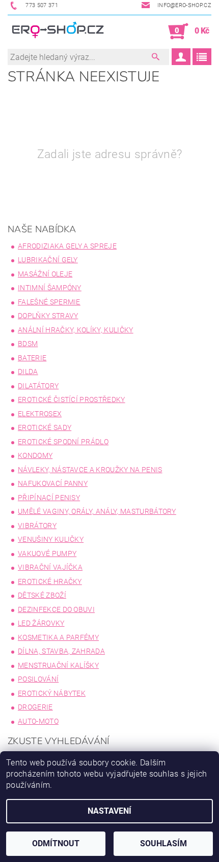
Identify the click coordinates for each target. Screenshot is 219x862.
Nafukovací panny (53, 483)
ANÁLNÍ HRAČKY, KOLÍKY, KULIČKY (75, 330)
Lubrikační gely (48, 260)
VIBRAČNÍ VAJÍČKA (50, 567)
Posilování (38, 679)
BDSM (28, 344)
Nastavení (109, 811)
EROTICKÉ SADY (44, 427)
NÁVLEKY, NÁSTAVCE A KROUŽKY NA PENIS (90, 470)
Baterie (32, 358)
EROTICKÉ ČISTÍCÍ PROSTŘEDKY (71, 399)
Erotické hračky (50, 581)
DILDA (28, 371)
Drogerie (35, 707)
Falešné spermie (49, 302)
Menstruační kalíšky (58, 665)
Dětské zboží (42, 595)
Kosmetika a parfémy (58, 637)
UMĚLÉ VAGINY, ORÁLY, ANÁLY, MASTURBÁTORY (97, 511)
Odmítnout (55, 843)
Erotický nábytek (52, 693)
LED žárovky (41, 623)
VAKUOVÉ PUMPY (47, 553)
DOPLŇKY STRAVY (48, 316)
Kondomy (35, 455)
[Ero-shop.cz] (59, 31)
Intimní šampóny (49, 288)
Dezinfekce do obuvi (56, 609)
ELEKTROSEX (40, 414)
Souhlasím (163, 843)
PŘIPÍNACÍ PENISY (49, 498)
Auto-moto (38, 721)
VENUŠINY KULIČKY (51, 539)
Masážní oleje (45, 274)
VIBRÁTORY (37, 525)
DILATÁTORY (38, 386)
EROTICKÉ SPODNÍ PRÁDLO (63, 442)
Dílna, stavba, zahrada (61, 651)
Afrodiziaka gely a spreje (67, 246)
